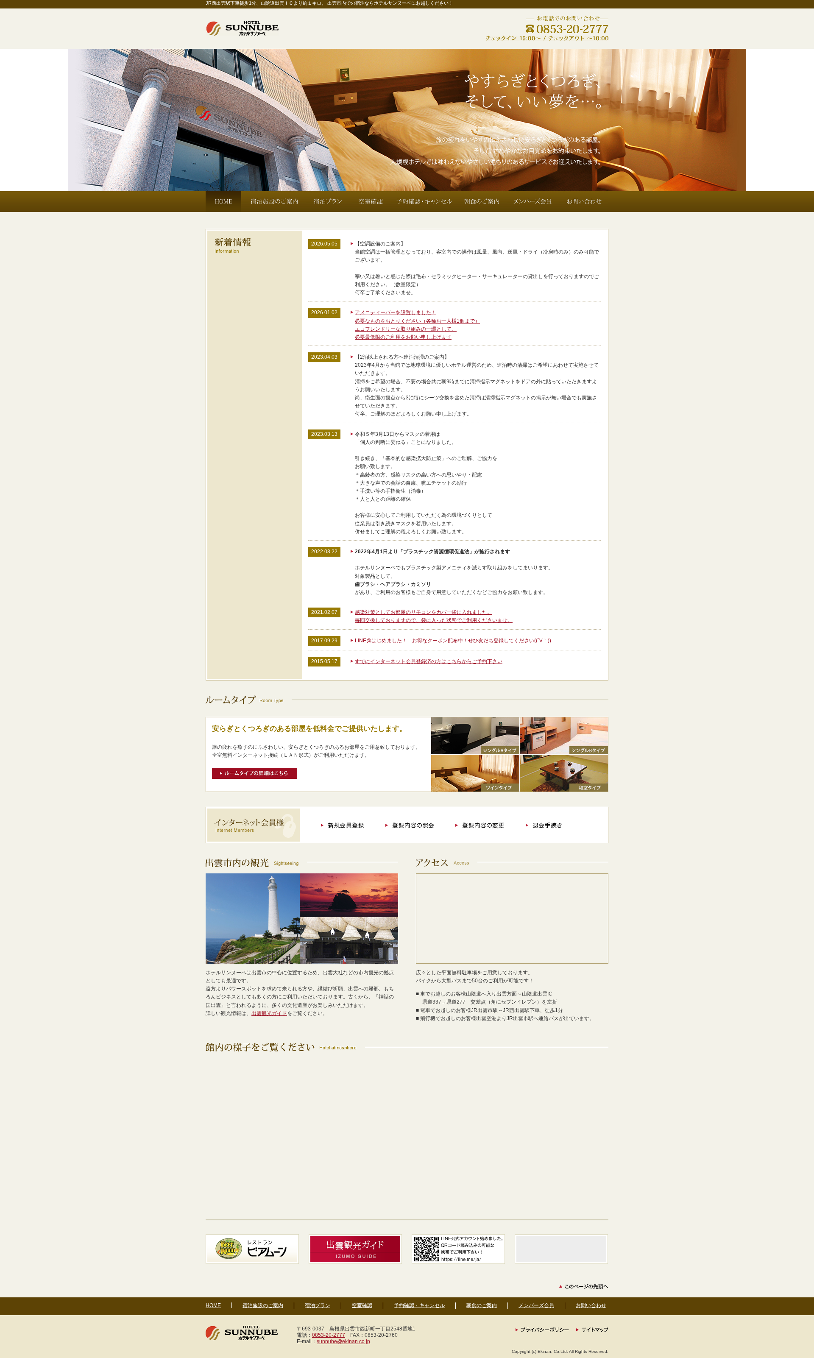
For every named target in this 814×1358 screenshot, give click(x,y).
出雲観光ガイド (269, 1013)
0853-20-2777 (328, 1335)
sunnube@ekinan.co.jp (343, 1341)
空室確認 (362, 1305)
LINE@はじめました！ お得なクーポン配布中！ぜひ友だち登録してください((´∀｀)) (453, 641)
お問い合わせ (591, 1305)
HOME (213, 1305)
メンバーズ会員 (536, 1305)
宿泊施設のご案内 (263, 1305)
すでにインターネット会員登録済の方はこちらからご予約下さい (428, 661)
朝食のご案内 (481, 1305)
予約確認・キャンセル (419, 1305)
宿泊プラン (317, 1305)
